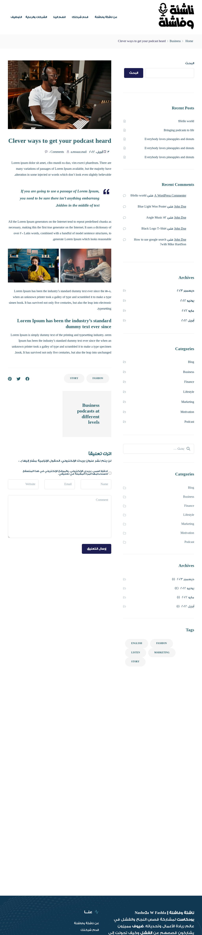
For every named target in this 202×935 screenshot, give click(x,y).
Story (74, 378)
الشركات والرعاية (36, 17)
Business (175, 41)
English (136, 643)
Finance (189, 382)
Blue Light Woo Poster (152, 206)
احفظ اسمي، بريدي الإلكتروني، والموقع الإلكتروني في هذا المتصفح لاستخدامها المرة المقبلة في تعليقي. (65, 472)
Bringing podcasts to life (179, 130)
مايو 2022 (188, 310)
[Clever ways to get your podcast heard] (10, 379)
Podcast (189, 422)
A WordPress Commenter (170, 195)
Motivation (187, 412)
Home (189, 41)
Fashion (98, 378)
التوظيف (16, 17)
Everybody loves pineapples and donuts (169, 139)
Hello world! (186, 121)
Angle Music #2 (156, 217)
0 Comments (56, 152)
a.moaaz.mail (79, 152)
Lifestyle (188, 392)
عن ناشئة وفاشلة (106, 17)
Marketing (187, 402)
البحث (189, 63)
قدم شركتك (80, 17)
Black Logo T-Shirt (153, 228)
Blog (191, 362)
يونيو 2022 (187, 300)
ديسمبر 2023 (185, 290)
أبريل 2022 (187, 320)
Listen (135, 652)
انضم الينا (59, 17)
